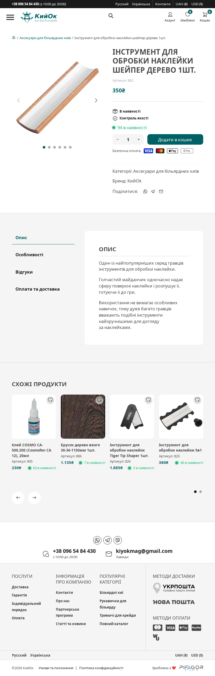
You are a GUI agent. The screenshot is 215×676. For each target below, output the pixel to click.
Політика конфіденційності (101, 667)
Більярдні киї (111, 592)
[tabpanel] (144, 288)
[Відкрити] (10, 17)
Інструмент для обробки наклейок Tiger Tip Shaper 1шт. (129, 450)
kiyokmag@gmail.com (144, 551)
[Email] (161, 191)
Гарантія (19, 595)
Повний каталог (114, 623)
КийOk (134, 181)
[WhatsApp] (145, 191)
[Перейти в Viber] (118, 540)
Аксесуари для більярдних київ (45, 37)
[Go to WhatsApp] (97, 540)
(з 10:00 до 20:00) (39, 4)
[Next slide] (96, 100)
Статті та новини (71, 623)
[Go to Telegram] (107, 540)
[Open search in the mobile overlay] (111, 15)
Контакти (162, 4)
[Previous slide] (18, 100)
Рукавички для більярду (113, 604)
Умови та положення (56, 667)
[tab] (44, 147)
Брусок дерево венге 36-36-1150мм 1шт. (80, 447)
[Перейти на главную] (38, 17)
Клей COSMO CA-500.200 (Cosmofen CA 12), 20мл (31, 450)
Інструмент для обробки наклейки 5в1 (180, 447)
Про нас (63, 601)
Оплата (18, 618)
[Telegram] (153, 191)
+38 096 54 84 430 (74, 551)
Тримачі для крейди (118, 615)
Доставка (20, 587)
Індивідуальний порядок (26, 606)
